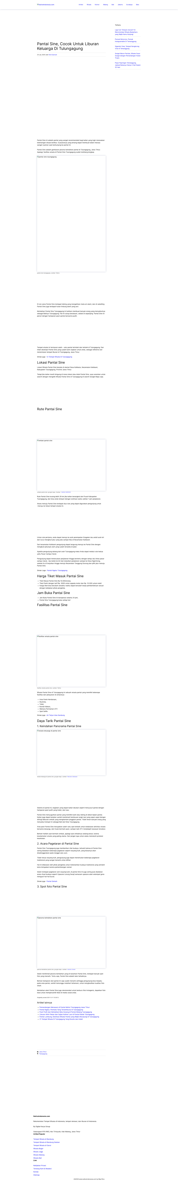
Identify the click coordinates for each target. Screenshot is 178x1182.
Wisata (89, 4)
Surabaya (129, 4)
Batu (137, 4)
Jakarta (120, 4)
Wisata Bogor (38, 1148)
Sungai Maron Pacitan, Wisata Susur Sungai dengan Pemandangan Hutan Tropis (127, 56)
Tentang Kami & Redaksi (42, 1169)
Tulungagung (43, 1054)
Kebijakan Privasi (39, 1165)
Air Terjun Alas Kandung (56, 715)
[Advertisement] (71, 24)
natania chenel (71, 969)
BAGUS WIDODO (66, 492)
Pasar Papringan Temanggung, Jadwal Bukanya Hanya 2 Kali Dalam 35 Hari (128, 65)
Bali (113, 4)
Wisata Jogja (38, 1152)
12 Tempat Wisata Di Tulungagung (59, 357)
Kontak (35, 1172)
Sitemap (36, 1175)
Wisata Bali (37, 1158)
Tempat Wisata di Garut (42, 1145)
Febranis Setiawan (72, 776)
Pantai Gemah (52, 881)
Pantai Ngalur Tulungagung (57, 570)
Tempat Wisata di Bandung (43, 1139)
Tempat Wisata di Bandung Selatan (46, 1142)
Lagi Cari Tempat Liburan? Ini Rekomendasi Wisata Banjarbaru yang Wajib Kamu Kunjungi (126, 32)
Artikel (81, 4)
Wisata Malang (38, 1155)
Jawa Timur (42, 1051)
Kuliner (97, 4)
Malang (105, 4)
